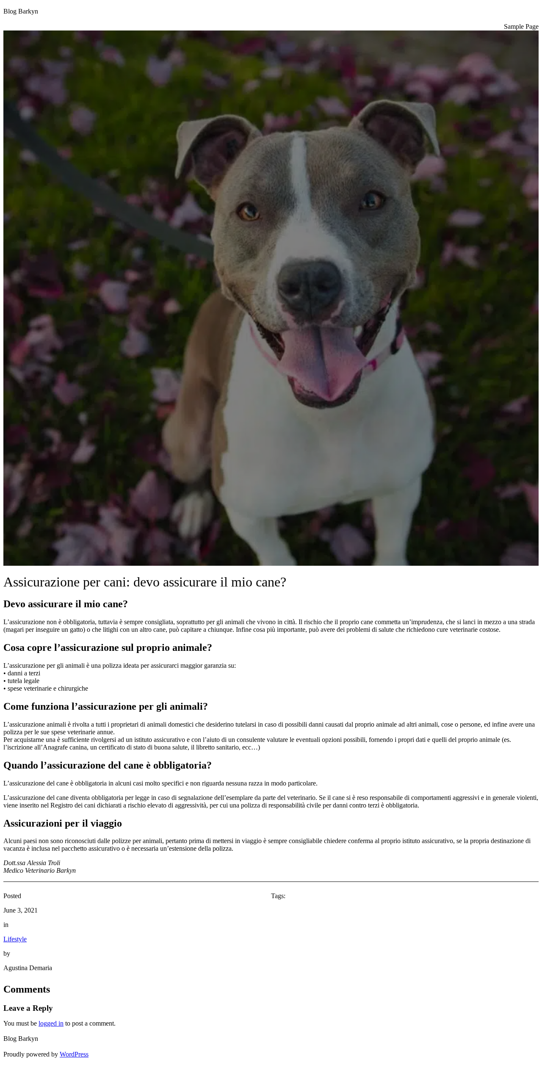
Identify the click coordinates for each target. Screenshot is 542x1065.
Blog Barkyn (20, 11)
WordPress (74, 1054)
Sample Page (521, 26)
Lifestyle (15, 939)
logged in (51, 1023)
